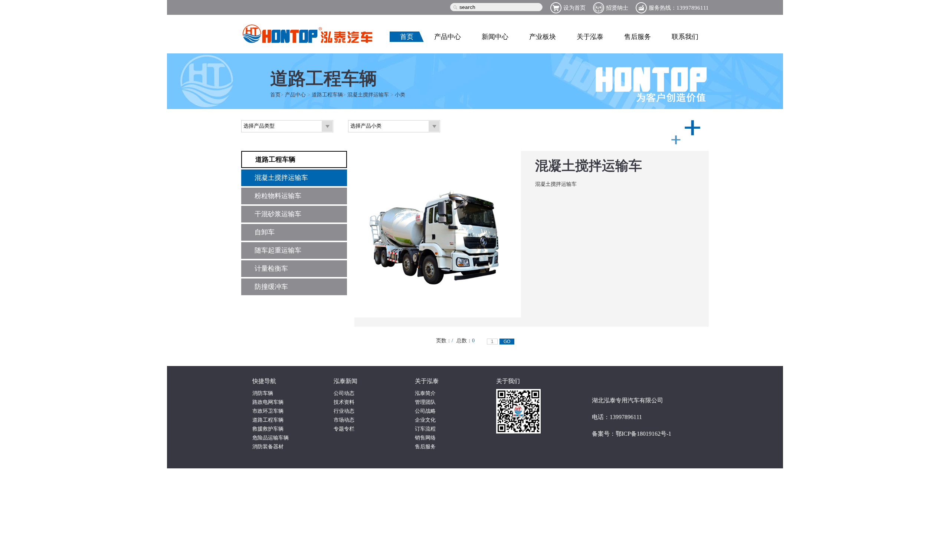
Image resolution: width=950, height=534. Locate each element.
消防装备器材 (268, 446)
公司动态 (344, 393)
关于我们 (508, 381)
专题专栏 (344, 429)
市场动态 (344, 420)
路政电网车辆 (268, 402)
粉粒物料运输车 (278, 196)
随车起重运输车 (278, 250)
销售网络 (425, 438)
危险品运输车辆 (270, 438)
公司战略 (425, 411)
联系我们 (685, 36)
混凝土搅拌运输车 (368, 95)
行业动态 (344, 411)
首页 (406, 36)
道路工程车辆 (327, 95)
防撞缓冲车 (271, 286)
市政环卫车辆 (268, 411)
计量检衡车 (271, 268)
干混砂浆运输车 (278, 214)
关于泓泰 (590, 36)
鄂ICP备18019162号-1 (643, 434)
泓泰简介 (425, 393)
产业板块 (542, 36)
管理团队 (425, 402)
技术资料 (344, 402)
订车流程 (425, 429)
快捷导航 (264, 381)
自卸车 (265, 232)
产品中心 (447, 36)
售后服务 (637, 36)
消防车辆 (262, 393)
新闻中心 (495, 36)
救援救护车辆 (268, 429)
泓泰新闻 (345, 381)
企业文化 (425, 420)
